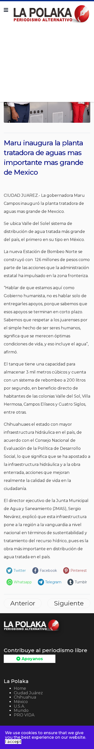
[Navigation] (6, 10)
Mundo (21, 710)
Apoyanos (31, 658)
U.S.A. (19, 706)
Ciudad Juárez (28, 693)
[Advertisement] (47, 60)
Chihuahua (25, 697)
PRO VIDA (24, 715)
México (21, 701)
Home (20, 688)
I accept (13, 741)
